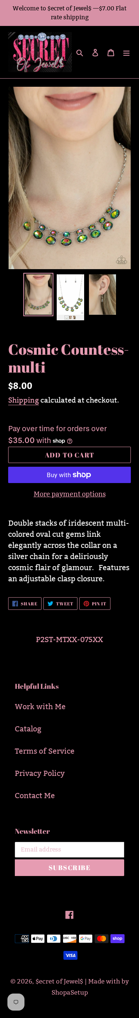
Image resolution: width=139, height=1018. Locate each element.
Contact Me (35, 795)
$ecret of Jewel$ (59, 981)
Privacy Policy (40, 773)
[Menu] (126, 52)
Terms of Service (45, 751)
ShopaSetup (70, 992)
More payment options (70, 494)
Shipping (23, 400)
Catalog (28, 728)
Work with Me (40, 706)
